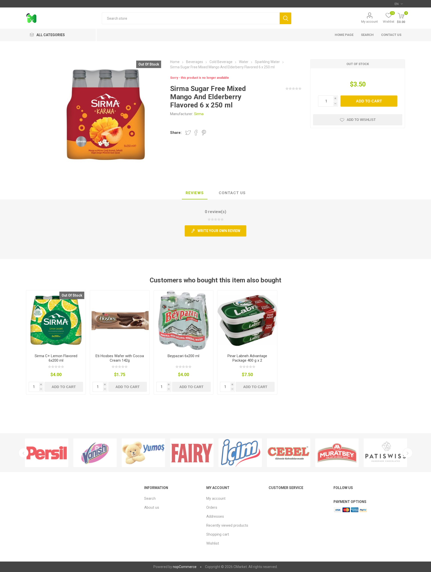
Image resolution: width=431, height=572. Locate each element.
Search (285, 18)
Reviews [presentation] (195, 193)
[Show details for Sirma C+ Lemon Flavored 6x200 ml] (56, 320)
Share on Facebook (196, 132)
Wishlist (212, 543)
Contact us (391, 35)
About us (151, 507)
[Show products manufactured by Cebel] (288, 452)
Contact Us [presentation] (232, 193)
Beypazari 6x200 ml (183, 356)
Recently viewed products (227, 525)
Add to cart (369, 101)
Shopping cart (217, 534)
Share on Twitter (188, 132)
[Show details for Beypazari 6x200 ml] (184, 320)
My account (369, 21)
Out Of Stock (148, 64)
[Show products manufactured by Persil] (46, 452)
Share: (176, 132)
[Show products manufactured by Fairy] (192, 452)
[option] (46, 452)
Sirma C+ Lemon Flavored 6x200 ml (56, 358)
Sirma (199, 114)
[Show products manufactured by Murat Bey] (337, 452)
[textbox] (191, 18)
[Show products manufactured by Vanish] (95, 452)
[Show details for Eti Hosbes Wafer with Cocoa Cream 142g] (120, 320)
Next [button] (408, 453)
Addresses (215, 516)
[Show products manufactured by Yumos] (143, 452)
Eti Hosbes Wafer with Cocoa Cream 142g (120, 358)
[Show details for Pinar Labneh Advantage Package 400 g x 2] (247, 320)
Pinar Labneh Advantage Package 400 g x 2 (247, 358)
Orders (211, 507)
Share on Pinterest (204, 132)
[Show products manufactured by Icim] (240, 452)
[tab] (195, 193)
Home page (344, 35)
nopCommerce (185, 567)
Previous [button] (23, 453)
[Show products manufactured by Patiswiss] (385, 452)
